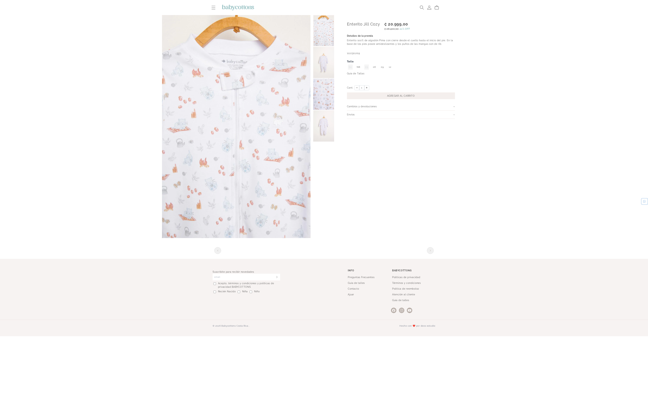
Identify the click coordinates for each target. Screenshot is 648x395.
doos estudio (428, 326)
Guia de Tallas (355, 73)
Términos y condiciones (406, 283)
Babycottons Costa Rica (234, 326)
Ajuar (351, 294)
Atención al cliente (403, 294)
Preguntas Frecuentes (361, 277)
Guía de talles (356, 283)
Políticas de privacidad (406, 277)
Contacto (353, 288)
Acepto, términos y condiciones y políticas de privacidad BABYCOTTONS (246, 285)
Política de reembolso (405, 288)
